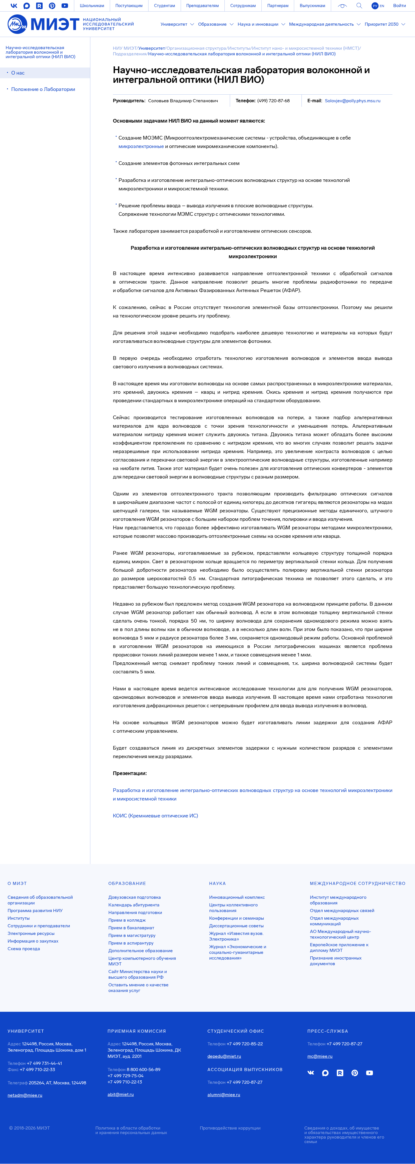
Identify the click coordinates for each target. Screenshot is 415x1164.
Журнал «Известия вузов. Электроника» (236, 936)
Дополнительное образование (140, 950)
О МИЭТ (17, 883)
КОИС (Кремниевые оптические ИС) (155, 816)
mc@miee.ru (320, 1056)
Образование (127, 883)
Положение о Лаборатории (43, 89)
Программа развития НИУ (35, 910)
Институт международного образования (338, 900)
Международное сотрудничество (358, 883)
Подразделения (129, 53)
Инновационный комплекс (237, 897)
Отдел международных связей (342, 910)
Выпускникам (312, 5)
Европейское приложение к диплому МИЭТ (339, 947)
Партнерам (278, 5)
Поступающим (129, 5)
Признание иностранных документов (336, 960)
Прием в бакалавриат (131, 927)
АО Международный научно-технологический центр (340, 934)
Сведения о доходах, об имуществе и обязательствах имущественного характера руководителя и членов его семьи (344, 1134)
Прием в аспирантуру (131, 943)
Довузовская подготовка (134, 897)
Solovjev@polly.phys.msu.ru (353, 100)
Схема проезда (24, 948)
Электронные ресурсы (31, 933)
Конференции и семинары (236, 918)
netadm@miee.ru (25, 1095)
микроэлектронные (141, 146)
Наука (217, 883)
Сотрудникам (243, 5)
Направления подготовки (135, 912)
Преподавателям (202, 5)
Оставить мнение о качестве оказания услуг (138, 987)
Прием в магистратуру (132, 935)
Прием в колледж (127, 920)
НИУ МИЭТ (124, 48)
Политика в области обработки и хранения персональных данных (131, 1130)
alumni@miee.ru (223, 1095)
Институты (239, 48)
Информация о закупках (33, 941)
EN (382, 6)
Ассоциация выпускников (245, 1069)
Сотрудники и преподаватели (39, 925)
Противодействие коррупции (230, 1128)
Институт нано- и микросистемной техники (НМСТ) (305, 48)
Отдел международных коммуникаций (334, 920)
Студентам (164, 5)
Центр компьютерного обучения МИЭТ (142, 961)
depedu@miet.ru (224, 1056)
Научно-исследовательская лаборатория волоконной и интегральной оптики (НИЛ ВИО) (40, 52)
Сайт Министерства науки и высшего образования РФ (137, 974)
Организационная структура (196, 48)
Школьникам (92, 5)
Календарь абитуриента (134, 905)
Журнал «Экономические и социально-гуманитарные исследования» (237, 952)
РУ (375, 6)
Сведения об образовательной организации (40, 900)
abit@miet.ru (121, 1094)
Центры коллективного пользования (233, 907)
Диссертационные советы (236, 925)
